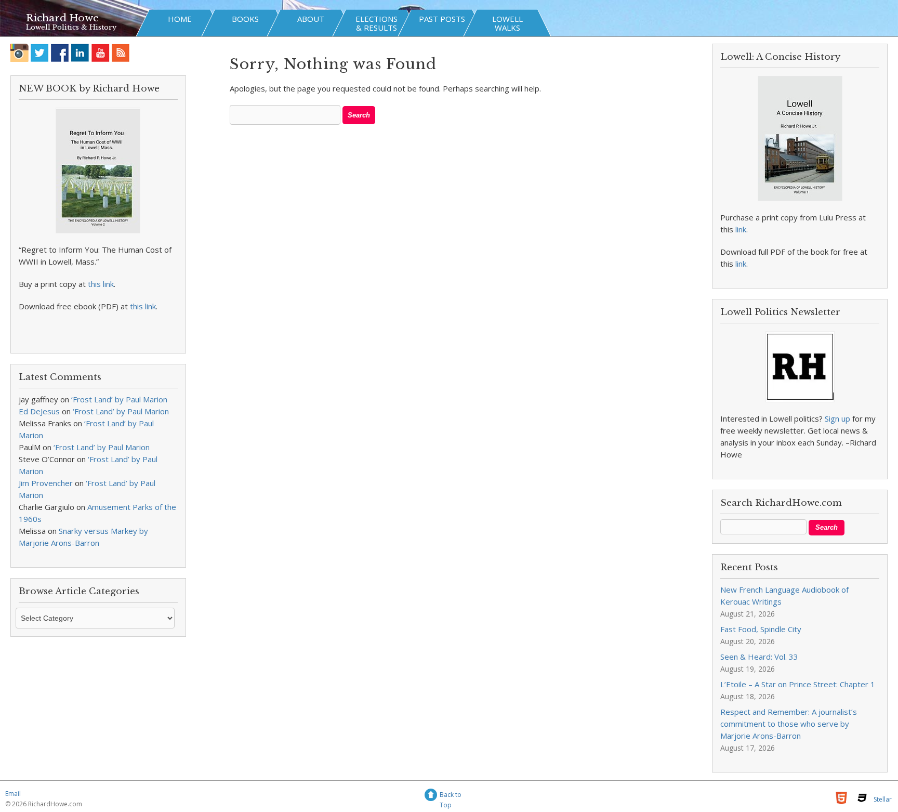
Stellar (883, 799)
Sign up (837, 418)
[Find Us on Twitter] (40, 53)
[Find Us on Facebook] (60, 53)
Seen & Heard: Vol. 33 (759, 656)
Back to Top (450, 796)
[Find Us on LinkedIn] (80, 53)
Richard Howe (62, 17)
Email (13, 793)
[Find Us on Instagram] (19, 53)
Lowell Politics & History (71, 27)
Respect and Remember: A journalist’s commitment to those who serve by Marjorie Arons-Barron (788, 723)
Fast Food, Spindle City (760, 629)
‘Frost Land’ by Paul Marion (119, 399)
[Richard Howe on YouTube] (100, 53)
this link (101, 284)
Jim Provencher (46, 483)
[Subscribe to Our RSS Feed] (121, 53)
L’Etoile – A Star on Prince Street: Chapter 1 (797, 684)
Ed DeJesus (39, 411)
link (740, 229)
